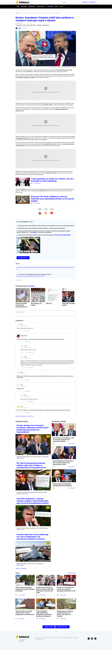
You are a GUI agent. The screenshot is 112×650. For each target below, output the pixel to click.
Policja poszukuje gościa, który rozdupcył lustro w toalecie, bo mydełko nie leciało (22, 307)
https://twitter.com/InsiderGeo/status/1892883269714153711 (31, 276)
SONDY (56, 6)
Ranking (51, 637)
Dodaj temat (69, 637)
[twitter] (20, 28)
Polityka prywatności (40, 639)
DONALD (17, 13)
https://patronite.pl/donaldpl (62, 235)
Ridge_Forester (24, 335)
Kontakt (64, 637)
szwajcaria (39, 25)
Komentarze (41, 637)
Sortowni (31, 286)
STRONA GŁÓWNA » (23, 257)
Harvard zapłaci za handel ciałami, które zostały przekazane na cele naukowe (25, 612)
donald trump (19, 25)
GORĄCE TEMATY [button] (40, 6)
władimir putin (46, 25)
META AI (49, 303)
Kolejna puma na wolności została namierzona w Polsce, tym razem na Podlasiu (65, 613)
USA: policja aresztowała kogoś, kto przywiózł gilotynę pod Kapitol (25, 589)
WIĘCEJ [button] (61, 6)
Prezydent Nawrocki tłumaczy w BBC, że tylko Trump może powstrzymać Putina (63, 462)
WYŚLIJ (25, 28)
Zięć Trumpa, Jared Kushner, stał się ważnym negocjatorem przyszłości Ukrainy (63, 439)
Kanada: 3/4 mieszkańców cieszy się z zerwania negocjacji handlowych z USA (66, 589)
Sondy (61, 637)
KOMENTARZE (32, 6)
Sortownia (33, 232)
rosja (24, 25)
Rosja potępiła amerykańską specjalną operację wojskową (62, 484)
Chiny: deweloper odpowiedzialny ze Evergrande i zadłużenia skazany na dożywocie (44, 613)
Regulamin (75, 637)
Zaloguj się (85, 2)
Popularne (47, 637)
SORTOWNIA (24, 6)
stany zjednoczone (31, 25)
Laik (21, 406)
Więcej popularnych (21, 568)
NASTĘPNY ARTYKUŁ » (62, 626)
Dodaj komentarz (21, 312)
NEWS (18, 6)
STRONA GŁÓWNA (48, 626)
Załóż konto (92, 2)
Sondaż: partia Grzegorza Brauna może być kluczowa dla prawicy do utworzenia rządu (45, 590)
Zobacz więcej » (37, 183)
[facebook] (17, 28)
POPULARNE (50, 6)
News (37, 637)
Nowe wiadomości (72, 573)
